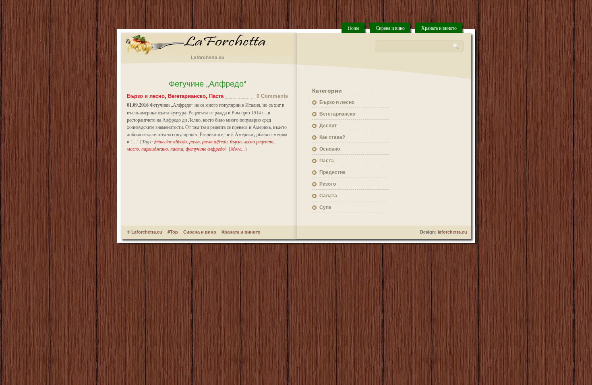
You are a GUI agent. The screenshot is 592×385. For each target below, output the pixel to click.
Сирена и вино (390, 28)
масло (133, 148)
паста (176, 148)
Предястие (332, 172)
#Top (173, 232)
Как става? (332, 137)
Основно (329, 148)
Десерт (328, 125)
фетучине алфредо (205, 148)
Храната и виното (439, 28)
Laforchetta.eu (146, 232)
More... (238, 148)
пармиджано (154, 148)
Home (353, 28)
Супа (325, 207)
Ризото (327, 183)
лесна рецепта (258, 141)
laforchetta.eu (452, 232)
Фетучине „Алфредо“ (207, 83)
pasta (194, 141)
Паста (216, 96)
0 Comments (272, 96)
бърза (236, 141)
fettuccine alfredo (170, 141)
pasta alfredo (215, 141)
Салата (328, 195)
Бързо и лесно (146, 96)
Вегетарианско (187, 96)
